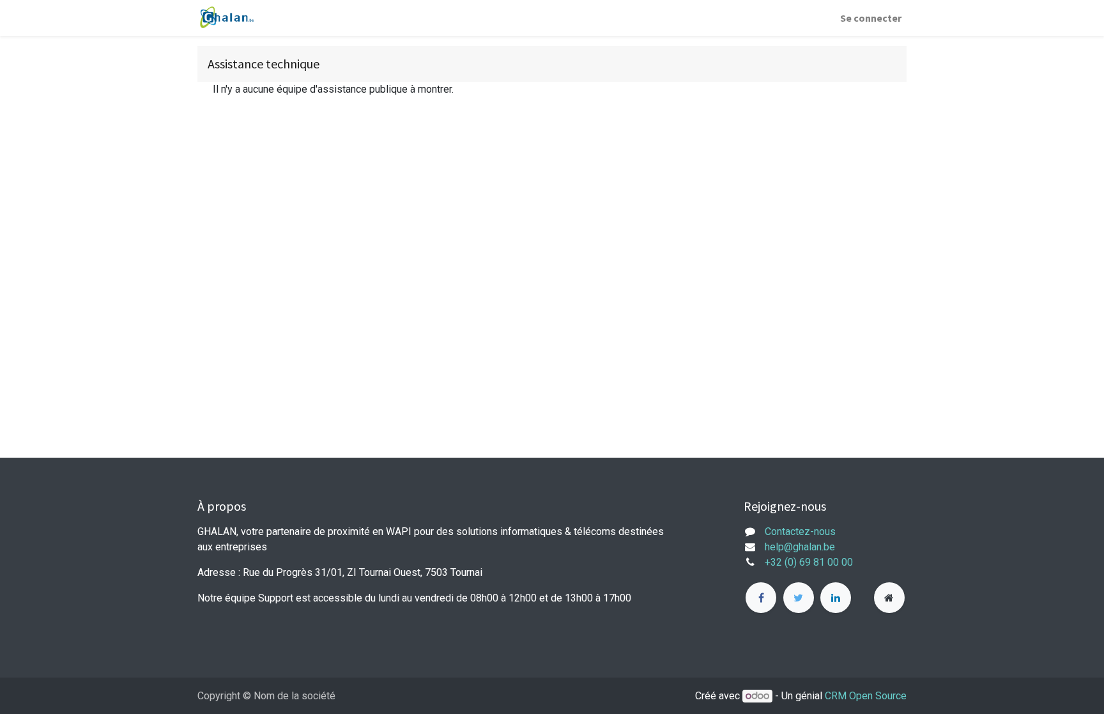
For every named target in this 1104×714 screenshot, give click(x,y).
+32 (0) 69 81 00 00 (809, 562)
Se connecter (870, 18)
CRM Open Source (866, 696)
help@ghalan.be (800, 547)
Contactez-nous (800, 531)
